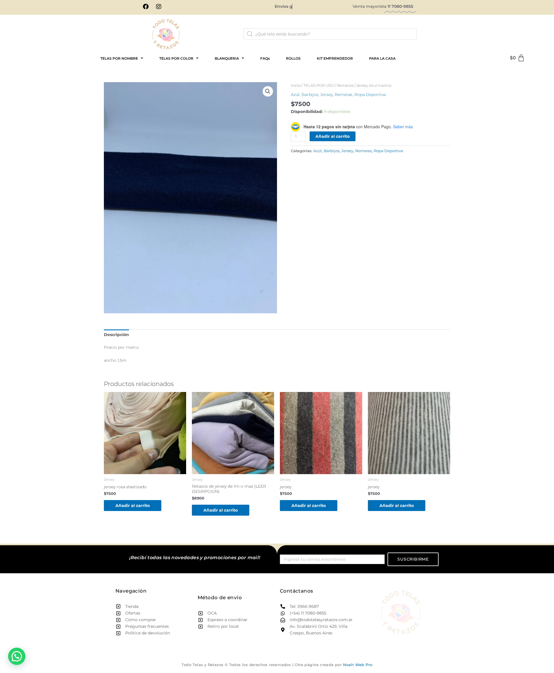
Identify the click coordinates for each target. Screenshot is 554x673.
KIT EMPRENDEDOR (335, 58)
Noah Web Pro (358, 664)
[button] (268, 91)
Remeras (345, 85)
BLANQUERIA (227, 58)
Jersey (326, 94)
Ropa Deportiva (370, 94)
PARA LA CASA (382, 58)
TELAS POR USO (319, 85)
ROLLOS (293, 58)
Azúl (295, 94)
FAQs (265, 58)
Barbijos (310, 94)
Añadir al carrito (332, 136)
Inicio (296, 85)
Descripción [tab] (116, 334)
